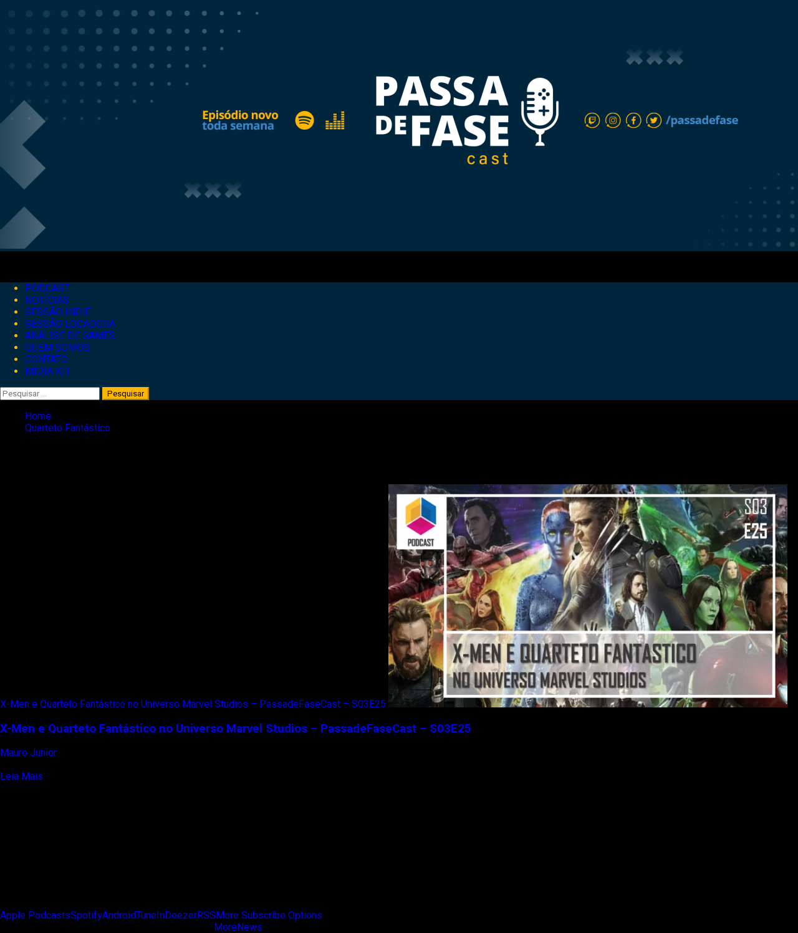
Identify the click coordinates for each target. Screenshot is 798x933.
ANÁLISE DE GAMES (70, 336)
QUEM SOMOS (57, 347)
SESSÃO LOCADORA (70, 324)
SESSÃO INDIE (57, 312)
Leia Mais (21, 776)
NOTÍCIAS (47, 300)
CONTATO (46, 359)
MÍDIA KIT (47, 371)
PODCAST (47, 288)
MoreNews (238, 927)
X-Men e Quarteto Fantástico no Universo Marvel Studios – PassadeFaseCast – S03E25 (193, 704)
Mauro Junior (29, 752)
